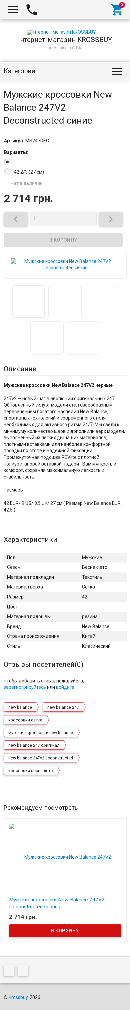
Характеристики (30, 539)
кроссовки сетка (25, 720)
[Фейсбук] (11, 971)
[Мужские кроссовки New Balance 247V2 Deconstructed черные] (65, 890)
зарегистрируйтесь (25, 687)
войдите (65, 687)
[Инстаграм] (25, 971)
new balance (20, 707)
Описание (20, 369)
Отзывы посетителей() (43, 664)
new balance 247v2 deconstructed (40, 758)
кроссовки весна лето (30, 770)
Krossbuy (18, 997)
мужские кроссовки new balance (40, 732)
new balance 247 (63, 707)
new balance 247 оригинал (33, 745)
